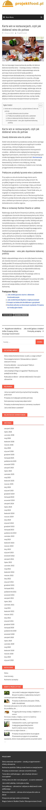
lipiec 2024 (8, 507)
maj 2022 (7, 569)
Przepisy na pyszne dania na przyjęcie (25, 734)
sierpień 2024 (9, 503)
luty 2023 (7, 549)
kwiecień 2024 (9, 513)
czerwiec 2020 (9, 644)
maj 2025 (7, 477)
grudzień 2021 (9, 585)
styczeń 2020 (9, 660)
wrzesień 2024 (9, 500)
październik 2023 (10, 533)
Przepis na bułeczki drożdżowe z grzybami (23, 302)
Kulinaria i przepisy (21, 315)
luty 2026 (7, 448)
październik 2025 (10, 461)
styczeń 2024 (9, 523)
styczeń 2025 (9, 490)
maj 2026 (7, 438)
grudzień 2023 (9, 526)
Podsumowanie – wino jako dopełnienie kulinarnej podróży (22, 122)
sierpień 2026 (9, 428)
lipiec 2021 (8, 601)
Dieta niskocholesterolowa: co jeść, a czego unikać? (23, 356)
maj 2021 (7, 608)
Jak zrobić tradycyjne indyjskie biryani (25, 692)
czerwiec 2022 (9, 565)
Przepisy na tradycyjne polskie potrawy (18, 398)
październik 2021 (10, 592)
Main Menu (10, 17)
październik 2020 (10, 631)
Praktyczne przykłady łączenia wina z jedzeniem (22, 116)
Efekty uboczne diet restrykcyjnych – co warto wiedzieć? (22, 780)
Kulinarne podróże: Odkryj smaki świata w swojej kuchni (22, 767)
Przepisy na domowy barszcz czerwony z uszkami (22, 404)
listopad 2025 (9, 458)
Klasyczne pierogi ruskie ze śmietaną (15, 798)
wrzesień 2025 (9, 464)
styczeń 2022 (9, 582)
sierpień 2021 (9, 598)
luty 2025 (7, 487)
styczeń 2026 (9, 451)
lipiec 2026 (8, 432)
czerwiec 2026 (9, 435)
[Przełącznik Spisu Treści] (39, 105)
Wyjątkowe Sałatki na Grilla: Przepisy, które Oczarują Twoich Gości (11, 331)
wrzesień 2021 (9, 595)
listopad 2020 (9, 627)
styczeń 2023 (9, 552)
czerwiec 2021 (9, 605)
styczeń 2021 (9, 621)
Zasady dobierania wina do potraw (18, 113)
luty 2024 (7, 520)
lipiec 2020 (8, 641)
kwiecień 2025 (9, 481)
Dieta (6, 673)
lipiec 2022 (8, 562)
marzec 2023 (8, 546)
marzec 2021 (8, 614)
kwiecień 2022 (9, 572)
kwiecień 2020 (9, 650)
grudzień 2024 (9, 494)
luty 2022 (7, 578)
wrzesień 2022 (9, 556)
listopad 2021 (9, 588)
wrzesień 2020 (9, 634)
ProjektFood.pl (22, 33)
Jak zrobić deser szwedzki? (14, 408)
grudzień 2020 (9, 624)
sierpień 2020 (9, 637)
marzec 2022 (8, 575)
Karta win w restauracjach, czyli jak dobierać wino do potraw (21, 110)
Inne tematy (8, 676)
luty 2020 (7, 657)
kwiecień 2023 (9, 543)
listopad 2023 (9, 530)
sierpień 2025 (9, 468)
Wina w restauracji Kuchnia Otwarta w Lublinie (21, 118)
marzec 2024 (8, 517)
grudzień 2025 (9, 454)
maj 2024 (7, 510)
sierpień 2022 (9, 559)
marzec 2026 (8, 445)
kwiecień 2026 (9, 441)
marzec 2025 (8, 484)
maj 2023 (7, 539)
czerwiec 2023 (9, 536)
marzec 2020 (8, 654)
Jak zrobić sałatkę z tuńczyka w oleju (15, 783)
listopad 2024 (9, 497)
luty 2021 (7, 618)
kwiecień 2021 (9, 611)
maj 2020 (7, 647)
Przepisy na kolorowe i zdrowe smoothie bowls (19, 771)
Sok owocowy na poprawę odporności (17, 401)
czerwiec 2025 (9, 474)
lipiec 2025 (8, 471)
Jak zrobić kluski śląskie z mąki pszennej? (23, 300)
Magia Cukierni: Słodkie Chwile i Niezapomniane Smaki (22, 801)
